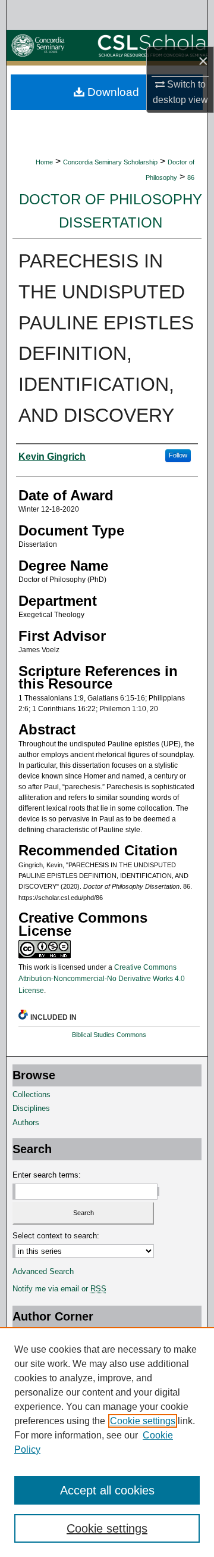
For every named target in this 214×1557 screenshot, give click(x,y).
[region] (107, 1442)
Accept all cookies (107, 1490)
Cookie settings (142, 1421)
